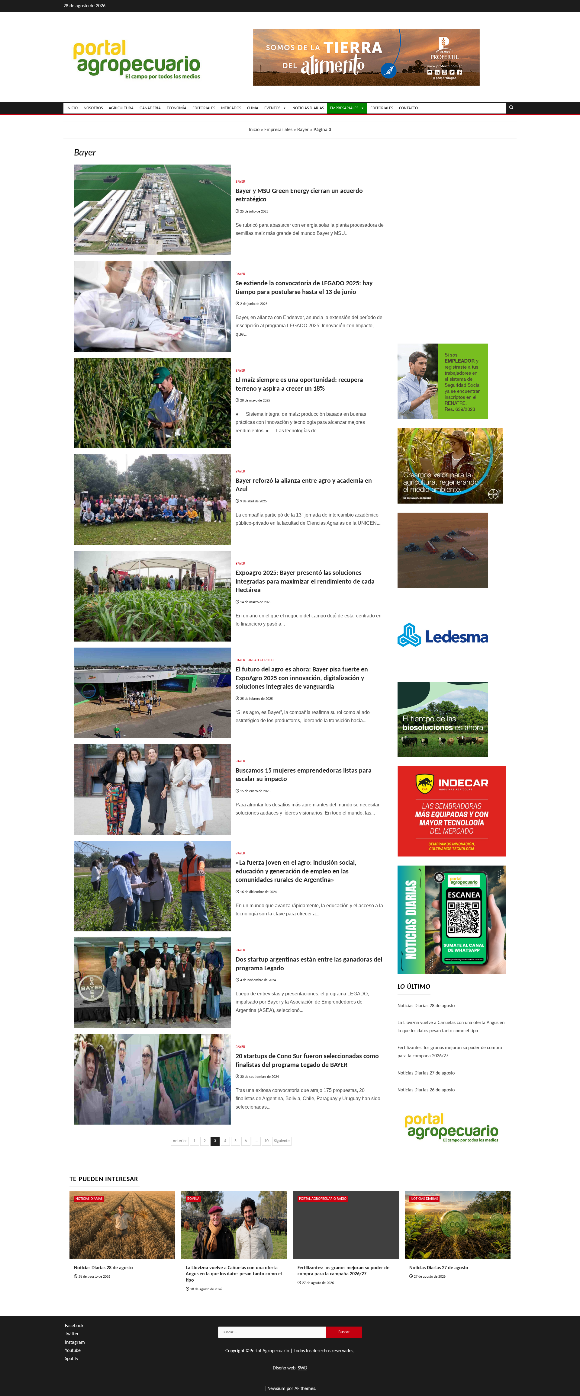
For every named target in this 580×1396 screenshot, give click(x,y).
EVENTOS (272, 108)
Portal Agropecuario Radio (322, 1199)
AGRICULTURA (121, 108)
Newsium (276, 1388)
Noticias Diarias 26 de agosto (426, 1090)
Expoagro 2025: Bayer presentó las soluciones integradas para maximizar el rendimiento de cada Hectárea (305, 582)
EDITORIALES (203, 108)
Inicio (254, 129)
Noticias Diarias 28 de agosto (426, 1006)
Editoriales (381, 108)
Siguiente (282, 1141)
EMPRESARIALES (344, 108)
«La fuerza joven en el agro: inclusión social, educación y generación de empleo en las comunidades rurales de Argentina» (296, 872)
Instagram (75, 1342)
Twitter (72, 1334)
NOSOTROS (93, 108)
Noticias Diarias (89, 1199)
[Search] (511, 108)
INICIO (72, 108)
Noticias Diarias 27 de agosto (426, 1073)
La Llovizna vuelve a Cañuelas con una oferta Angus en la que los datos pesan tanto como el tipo (234, 1274)
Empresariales (278, 129)
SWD (302, 1368)
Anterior (180, 1141)
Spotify (71, 1358)
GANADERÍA (150, 108)
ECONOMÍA (176, 108)
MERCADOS (231, 108)
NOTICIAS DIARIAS (308, 108)
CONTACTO (408, 108)
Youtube (73, 1350)
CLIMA (252, 108)
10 (266, 1141)
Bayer (303, 129)
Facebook (74, 1326)
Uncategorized (260, 660)
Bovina (193, 1199)
